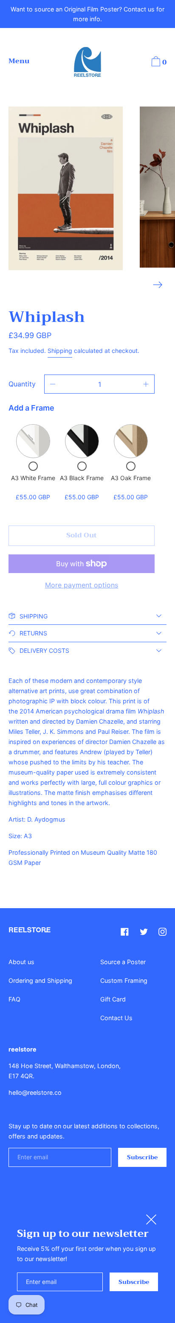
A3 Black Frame (82, 477)
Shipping (60, 350)
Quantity (22, 384)
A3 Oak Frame (131, 477)
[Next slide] (158, 284)
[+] (146, 384)
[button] (158, 62)
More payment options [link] (81, 585)
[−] (53, 384)
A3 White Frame (33, 477)
